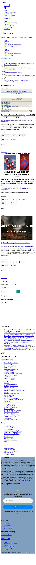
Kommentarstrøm (8, 526)
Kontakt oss (7, 18)
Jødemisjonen (4, 188)
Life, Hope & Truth (9, 395)
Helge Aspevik (22, 246)
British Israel (7, 367)
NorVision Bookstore (9, 15)
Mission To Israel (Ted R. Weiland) (13, 399)
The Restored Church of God (12, 415)
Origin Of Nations (9, 435)
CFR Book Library (9, 429)
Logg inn (6, 523)
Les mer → (4, 152)
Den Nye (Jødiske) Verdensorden (13, 44)
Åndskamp (7, 43)
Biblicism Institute (9, 448)
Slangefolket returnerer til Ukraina (13, 72)
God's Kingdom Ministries (11, 386)
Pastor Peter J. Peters (9, 404)
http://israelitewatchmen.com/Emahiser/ (14, 390)
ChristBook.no (8, 13)
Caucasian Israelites (9, 372)
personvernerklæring (22, 511)
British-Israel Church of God (11, 369)
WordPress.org (8, 528)
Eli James (6, 383)
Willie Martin (7, 418)
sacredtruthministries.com (10, 407)
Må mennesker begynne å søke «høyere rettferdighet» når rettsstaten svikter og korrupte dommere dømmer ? (19, 341)
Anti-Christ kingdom (6, 120)
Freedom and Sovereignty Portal (12, 432)
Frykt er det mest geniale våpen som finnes (15, 243)
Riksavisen (7, 33)
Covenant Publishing (9, 378)
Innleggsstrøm (7, 525)
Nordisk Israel (7, 401)
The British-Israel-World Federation (13, 410)
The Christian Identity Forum (11, 412)
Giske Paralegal (8, 17)
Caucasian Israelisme (9, 370)
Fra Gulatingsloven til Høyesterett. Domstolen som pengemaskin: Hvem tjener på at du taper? (17, 348)
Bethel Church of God (10, 366)
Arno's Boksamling (9, 426)
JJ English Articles (9, 46)
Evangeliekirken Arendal (10, 384)
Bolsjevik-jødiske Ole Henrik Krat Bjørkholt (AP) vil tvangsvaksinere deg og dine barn (18, 116)
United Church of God (10, 416)
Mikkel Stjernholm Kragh (11, 398)
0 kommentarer (30, 246)
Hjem (5, 10)
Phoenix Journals (8, 437)
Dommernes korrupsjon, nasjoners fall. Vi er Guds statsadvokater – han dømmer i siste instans (17, 345)
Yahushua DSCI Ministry (10, 419)
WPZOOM (27, 552)
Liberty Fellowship (9, 454)
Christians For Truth (9, 449)
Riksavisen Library (9, 438)
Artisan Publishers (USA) (11, 363)
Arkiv (2, 356)
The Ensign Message (9, 413)
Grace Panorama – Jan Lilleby (12, 434)
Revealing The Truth (9, 406)
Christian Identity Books (10, 375)
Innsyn (6, 392)
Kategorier (3, 299)
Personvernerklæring (6, 535)
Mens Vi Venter (8, 396)
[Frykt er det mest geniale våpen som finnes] (16, 239)
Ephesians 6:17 (25, 480)
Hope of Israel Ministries (10, 389)
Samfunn (6, 41)
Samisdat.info (7, 441)
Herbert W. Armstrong (10, 387)
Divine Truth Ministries (10, 380)
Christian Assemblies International (13, 373)
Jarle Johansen (27, 120)
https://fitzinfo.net (8, 452)
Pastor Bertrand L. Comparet (11, 402)
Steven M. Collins (9, 409)
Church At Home (8, 376)
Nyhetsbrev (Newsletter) (10, 12)
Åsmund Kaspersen (9, 364)
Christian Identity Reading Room (13, 431)
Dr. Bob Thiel (7, 381)
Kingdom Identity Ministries (11, 393)
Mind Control (4, 246)
